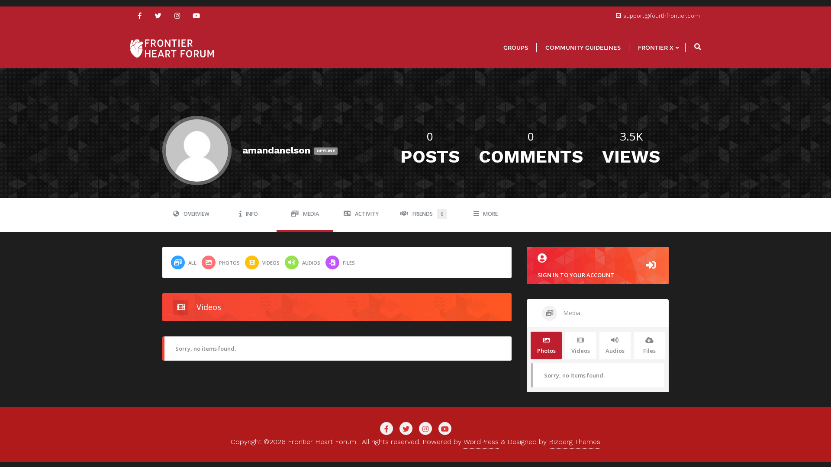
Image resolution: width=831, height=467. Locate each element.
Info (252, 214)
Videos (271, 262)
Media (311, 214)
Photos (229, 262)
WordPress (481, 442)
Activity (367, 214)
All (192, 262)
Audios (311, 262)
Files (349, 262)
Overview (196, 214)
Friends (427, 214)
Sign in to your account (576, 275)
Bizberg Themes (574, 442)
